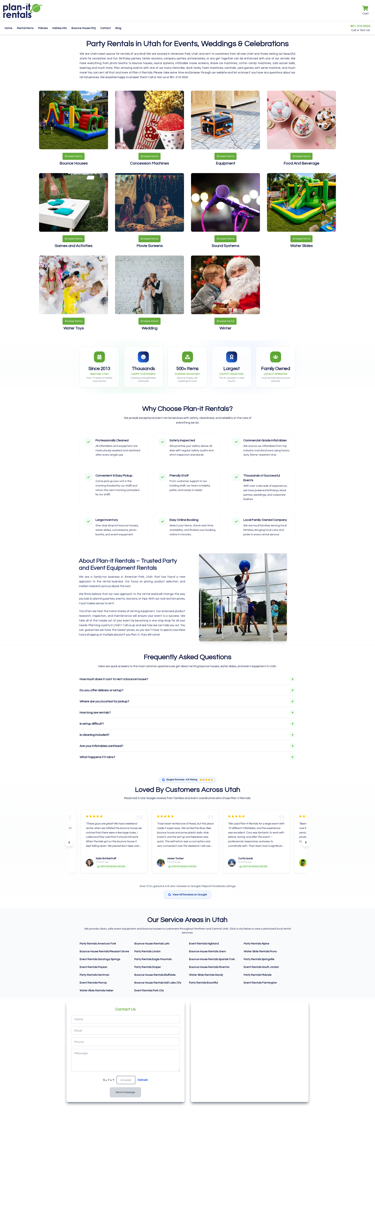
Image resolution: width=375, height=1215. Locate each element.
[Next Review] (306, 842)
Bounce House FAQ (83, 28)
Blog (118, 28)
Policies (43, 28)
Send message (125, 1092)
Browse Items (73, 156)
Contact (105, 28)
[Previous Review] (69, 842)
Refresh (143, 1080)
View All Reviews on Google (189, 894)
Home (8, 28)
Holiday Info (59, 28)
